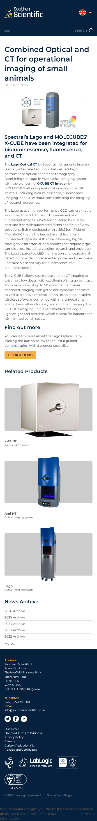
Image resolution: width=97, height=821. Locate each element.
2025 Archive (15, 617)
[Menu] (48, 30)
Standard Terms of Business (23, 733)
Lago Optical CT (24, 164)
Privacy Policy (14, 737)
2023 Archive (15, 630)
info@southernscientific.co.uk (25, 710)
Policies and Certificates (21, 749)
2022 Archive (15, 636)
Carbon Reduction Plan (20, 745)
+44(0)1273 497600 (17, 702)
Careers (10, 741)
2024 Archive (15, 624)
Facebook (16, 719)
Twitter (8, 719)
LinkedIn (24, 719)
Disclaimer (12, 729)
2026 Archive (15, 611)
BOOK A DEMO (20, 355)
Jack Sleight (65, 795)
